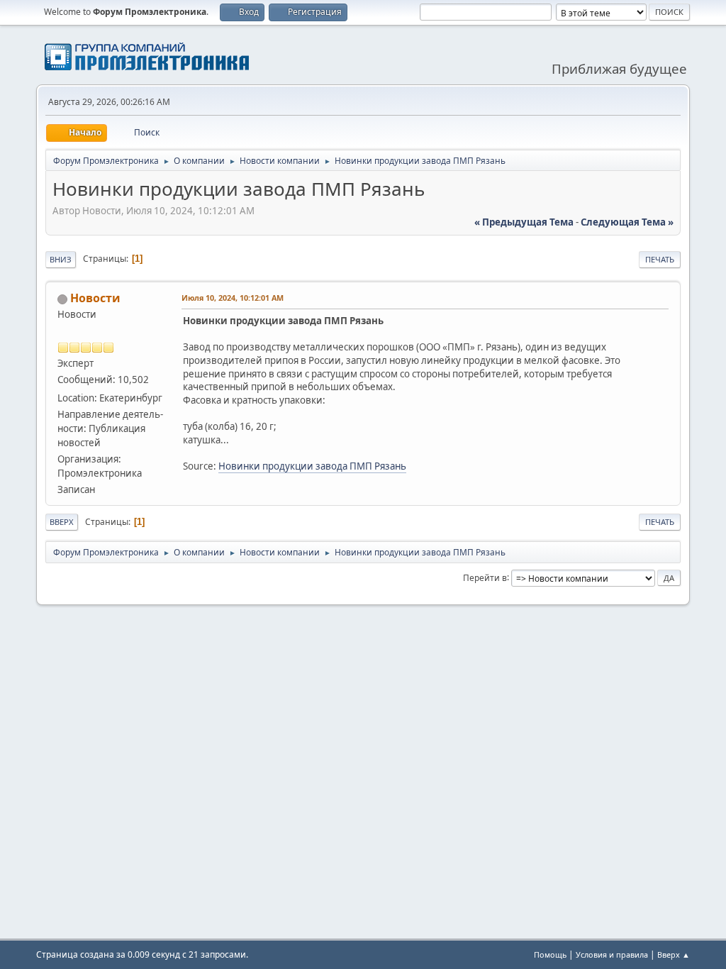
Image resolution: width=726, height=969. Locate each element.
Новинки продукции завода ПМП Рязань (312, 466)
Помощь (550, 954)
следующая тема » (627, 222)
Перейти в (485, 577)
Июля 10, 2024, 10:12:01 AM (233, 297)
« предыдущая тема (524, 222)
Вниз (61, 259)
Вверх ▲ (673, 954)
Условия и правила (612, 954)
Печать (659, 259)
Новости (95, 298)
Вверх (62, 521)
